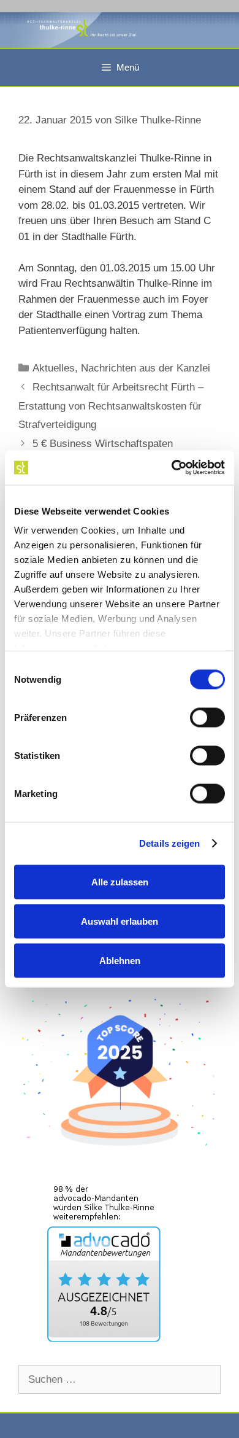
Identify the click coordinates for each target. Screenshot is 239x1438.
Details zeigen (169, 843)
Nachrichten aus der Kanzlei (145, 368)
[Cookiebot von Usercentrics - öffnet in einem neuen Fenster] (172, 468)
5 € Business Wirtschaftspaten (102, 443)
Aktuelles (53, 368)
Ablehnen (119, 960)
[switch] (207, 717)
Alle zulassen (119, 881)
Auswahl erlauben (119, 920)
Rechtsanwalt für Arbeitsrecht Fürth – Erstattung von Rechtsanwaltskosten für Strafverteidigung (110, 405)
